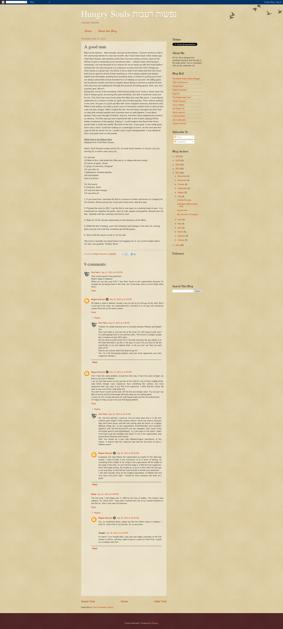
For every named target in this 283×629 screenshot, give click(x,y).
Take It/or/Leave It (180, 82)
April (180, 228)
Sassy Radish (178, 105)
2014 (178, 165)
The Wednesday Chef (181, 97)
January (181, 240)
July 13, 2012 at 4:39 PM (119, 323)
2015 (178, 160)
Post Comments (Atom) (103, 607)
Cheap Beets (178, 86)
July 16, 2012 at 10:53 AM (128, 453)
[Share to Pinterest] (134, 254)
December (182, 176)
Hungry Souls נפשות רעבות (129, 13)
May (180, 224)
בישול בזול (95, 272)
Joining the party (184, 200)
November (182, 180)
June (180, 219)
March (181, 232)
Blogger (155, 623)
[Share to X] (129, 254)
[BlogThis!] (126, 254)
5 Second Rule (178, 116)
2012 (178, 173)
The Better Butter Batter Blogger (186, 79)
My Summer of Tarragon (187, 214)
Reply (93, 291)
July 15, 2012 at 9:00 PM (108, 494)
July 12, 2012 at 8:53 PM (111, 272)
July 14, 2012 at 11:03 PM (120, 372)
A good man (182, 210)
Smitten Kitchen (179, 123)
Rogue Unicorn (98, 299)
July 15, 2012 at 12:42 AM (119, 414)
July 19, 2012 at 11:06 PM (117, 533)
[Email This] (123, 254)
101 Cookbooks (179, 120)
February (182, 236)
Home (88, 31)
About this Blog (107, 31)
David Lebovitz (178, 112)
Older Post (160, 601)
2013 (178, 169)
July (180, 196)
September (183, 188)
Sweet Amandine (179, 90)
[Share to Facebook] (131, 254)
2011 (178, 245)
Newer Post (88, 601)
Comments (181, 142)
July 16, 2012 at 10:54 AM (128, 518)
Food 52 (175, 94)
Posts (178, 137)
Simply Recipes (179, 101)
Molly (93, 494)
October (181, 184)
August (181, 192)
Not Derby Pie (178, 108)
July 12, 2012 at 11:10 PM (120, 299)
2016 (178, 156)
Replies (97, 318)
